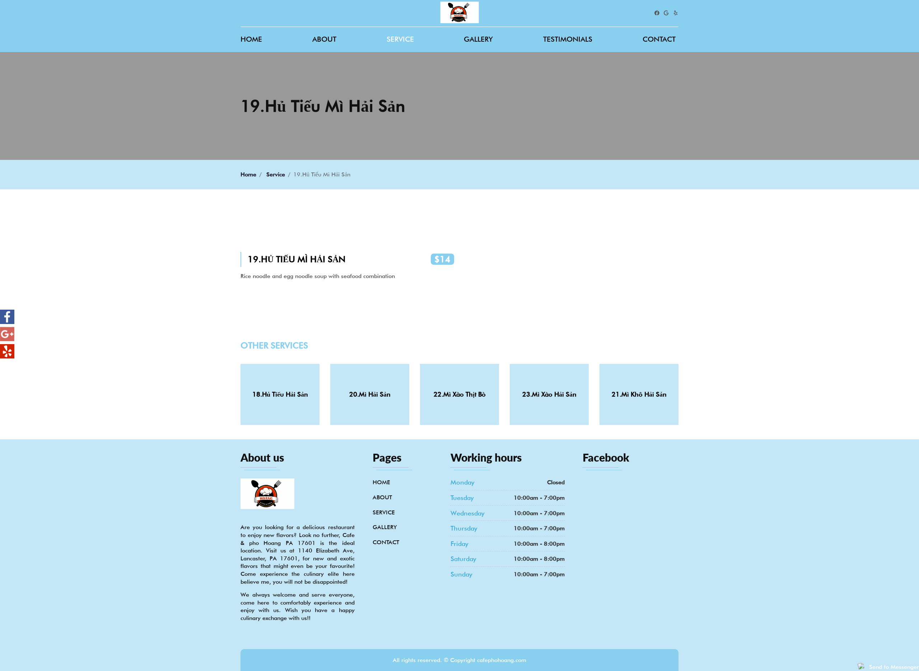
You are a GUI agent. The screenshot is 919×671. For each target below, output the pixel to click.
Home (251, 39)
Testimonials (567, 39)
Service (400, 39)
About (324, 39)
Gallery (478, 39)
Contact (659, 39)
